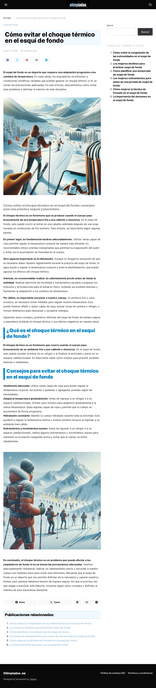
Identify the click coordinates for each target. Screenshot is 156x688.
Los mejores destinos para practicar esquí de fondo (40, 627)
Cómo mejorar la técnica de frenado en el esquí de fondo (43, 640)
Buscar (110, 25)
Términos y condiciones (140, 673)
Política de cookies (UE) (113, 673)
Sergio (33, 679)
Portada (7, 18)
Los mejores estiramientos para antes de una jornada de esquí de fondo (52, 636)
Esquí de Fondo (10, 24)
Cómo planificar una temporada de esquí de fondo (39, 631)
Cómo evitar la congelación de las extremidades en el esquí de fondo (50, 623)
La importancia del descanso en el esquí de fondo (38, 644)
